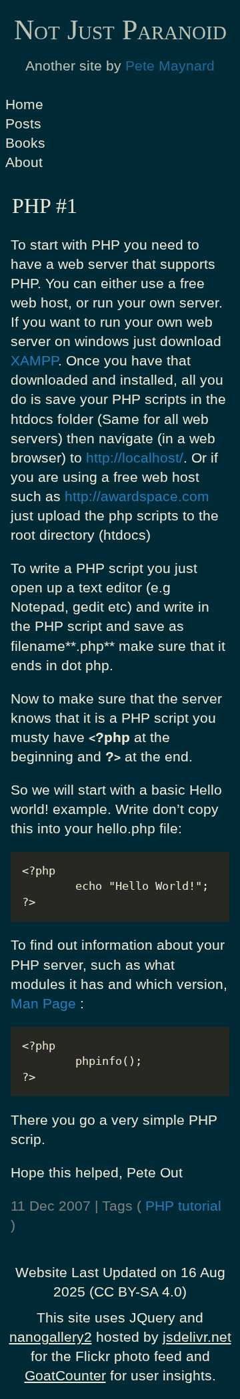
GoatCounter (65, 1375)
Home (24, 104)
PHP (159, 1205)
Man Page (43, 1003)
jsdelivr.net (197, 1336)
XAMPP (34, 360)
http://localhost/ (134, 457)
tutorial (199, 1205)
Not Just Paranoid (120, 30)
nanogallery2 (50, 1336)
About (24, 162)
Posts (23, 123)
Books (25, 142)
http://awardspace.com (137, 496)
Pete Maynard (170, 65)
